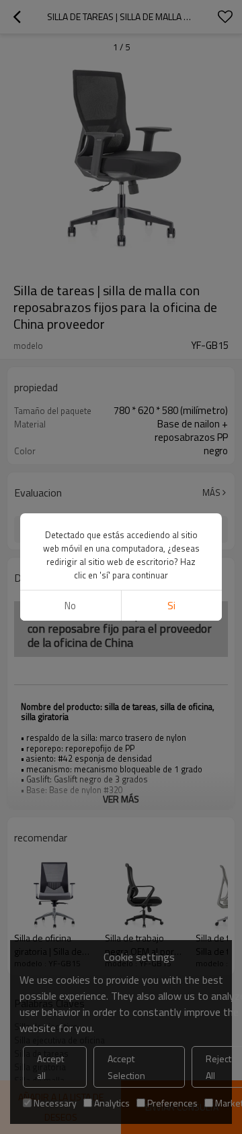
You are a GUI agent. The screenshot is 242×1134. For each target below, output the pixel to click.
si (171, 605)
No (70, 605)
